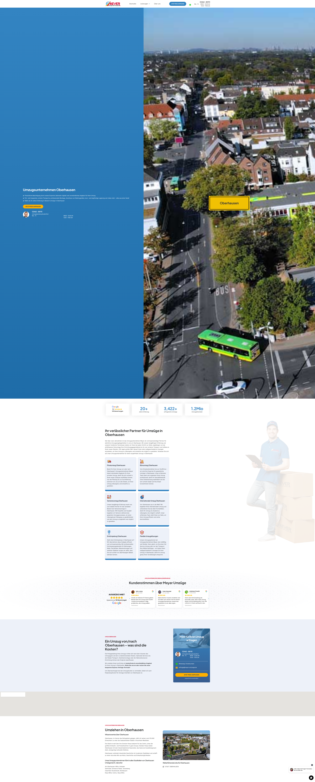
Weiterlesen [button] (134, 605)
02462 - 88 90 (205, 2)
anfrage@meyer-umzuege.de (188, 667)
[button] (208, 598)
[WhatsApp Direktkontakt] (176, 664)
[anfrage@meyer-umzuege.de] (176, 667)
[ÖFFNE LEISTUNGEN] (149, 4)
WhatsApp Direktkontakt (186, 664)
